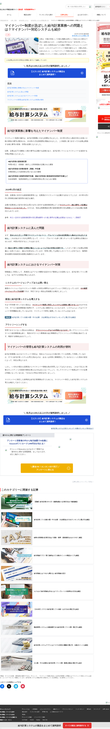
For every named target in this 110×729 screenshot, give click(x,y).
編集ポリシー (56, 709)
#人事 (7, 35)
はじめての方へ (83, 15)
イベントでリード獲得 (39, 717)
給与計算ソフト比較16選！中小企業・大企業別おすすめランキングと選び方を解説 (44, 317)
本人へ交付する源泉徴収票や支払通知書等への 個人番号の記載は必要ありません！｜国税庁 (45, 217)
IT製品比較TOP (4, 20)
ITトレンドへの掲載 (27, 717)
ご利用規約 (34, 709)
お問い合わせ (106, 709)
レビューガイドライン (45, 709)
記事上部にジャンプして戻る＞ (83, 482)
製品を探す (27, 15)
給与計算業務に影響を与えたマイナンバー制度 (23, 88)
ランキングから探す (46, 15)
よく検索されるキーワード (56, 711)
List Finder (24, 720)
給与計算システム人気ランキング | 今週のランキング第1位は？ (72, 428)
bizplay (38, 720)
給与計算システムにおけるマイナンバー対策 (22, 96)
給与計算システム (23, 20)
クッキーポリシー (80, 709)
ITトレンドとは (25, 709)
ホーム (9, 15)
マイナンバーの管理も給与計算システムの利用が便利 (25, 100)
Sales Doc (45, 720)
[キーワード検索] (90, 7)
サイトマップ (97, 709)
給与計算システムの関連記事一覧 (40, 20)
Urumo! (32, 720)
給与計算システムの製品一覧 (80, 35)
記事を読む (64, 15)
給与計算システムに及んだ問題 (17, 92)
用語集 (23, 714)
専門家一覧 (45, 711)
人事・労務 (14, 20)
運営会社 (89, 709)
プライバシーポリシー (67, 709)
